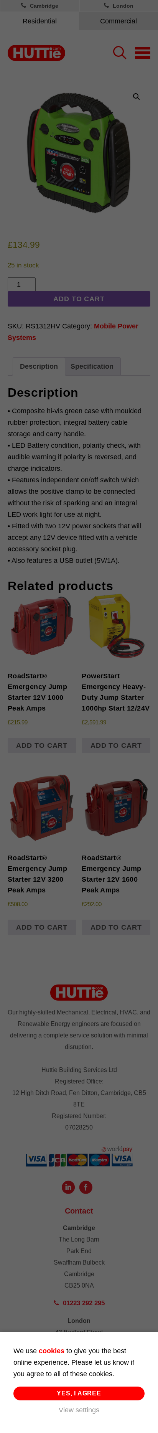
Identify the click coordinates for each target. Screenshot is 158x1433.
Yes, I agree (79, 1393)
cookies (51, 1351)
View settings (79, 1410)
